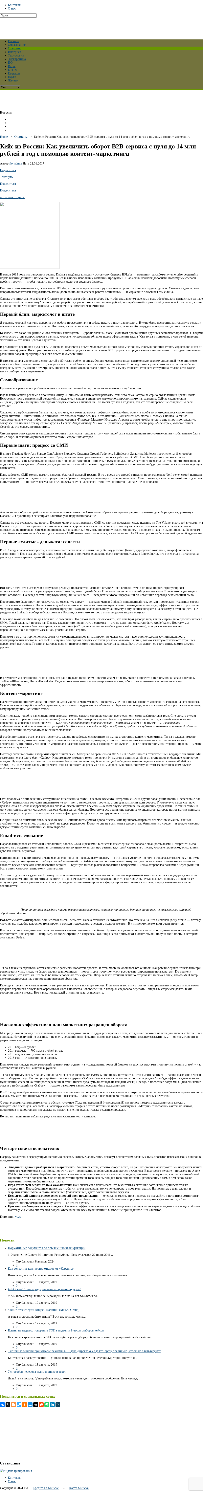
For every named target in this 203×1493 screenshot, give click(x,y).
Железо (13, 80)
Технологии (16, 55)
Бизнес (12, 69)
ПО (10, 62)
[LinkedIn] (52, 1404)
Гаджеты (14, 73)
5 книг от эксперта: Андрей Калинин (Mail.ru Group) (43, 1309)
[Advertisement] (96, 26)
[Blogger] (13, 1404)
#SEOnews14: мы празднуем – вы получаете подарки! (44, 1289)
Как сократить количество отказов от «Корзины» (41, 1268)
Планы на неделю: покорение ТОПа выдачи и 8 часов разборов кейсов (56, 1330)
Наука (12, 76)
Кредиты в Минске (46, 1488)
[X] (8, 1404)
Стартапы (14, 48)
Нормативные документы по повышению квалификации (46, 1248)
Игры (11, 66)
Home (4, 136)
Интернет (14, 52)
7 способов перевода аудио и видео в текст (37, 1371)
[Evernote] (46, 1404)
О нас (12, 8)
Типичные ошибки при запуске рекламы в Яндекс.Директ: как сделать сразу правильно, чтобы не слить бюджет (84, 1351)
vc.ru (18, 1216)
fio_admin (15, 163)
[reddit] (41, 1404)
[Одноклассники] (24, 1404)
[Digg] (35, 1404)
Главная (13, 41)
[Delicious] (19, 1404)
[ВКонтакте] (2, 1404)
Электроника (17, 59)
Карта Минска (79, 1488)
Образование (17, 44)
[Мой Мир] (30, 1404)
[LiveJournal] (58, 1404)
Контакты (14, 5)
